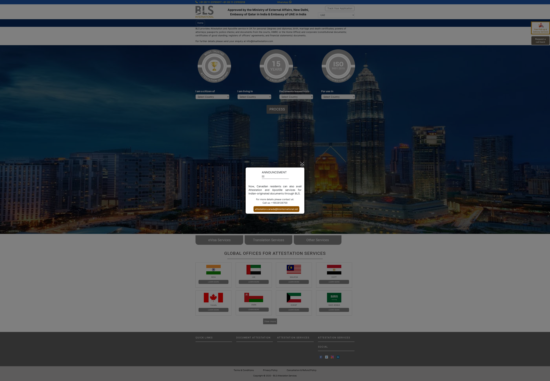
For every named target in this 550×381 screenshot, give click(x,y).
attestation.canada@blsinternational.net (276, 209)
